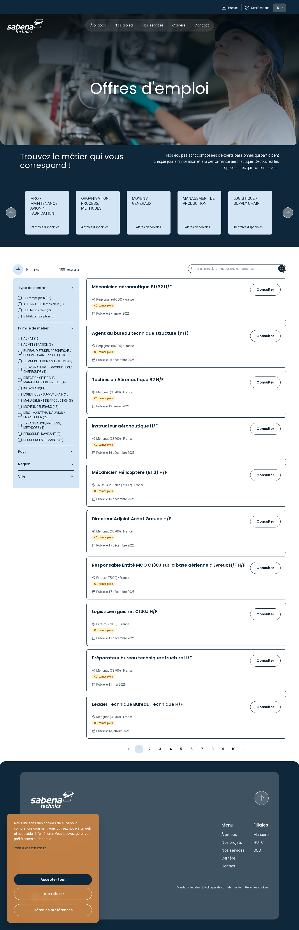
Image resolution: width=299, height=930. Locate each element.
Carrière (179, 25)
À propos (98, 25)
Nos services (153, 25)
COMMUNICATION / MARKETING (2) (47, 361)
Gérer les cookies (257, 887)
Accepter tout (53, 879)
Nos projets (124, 25)
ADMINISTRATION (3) (38, 344)
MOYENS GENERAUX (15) (40, 406)
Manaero (261, 834)
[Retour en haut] (262, 798)
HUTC (258, 842)
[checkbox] (20, 298)
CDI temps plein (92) (37, 298)
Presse (233, 8)
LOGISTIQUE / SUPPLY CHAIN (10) (46, 394)
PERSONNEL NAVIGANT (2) (41, 434)
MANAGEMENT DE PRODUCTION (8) (48, 400)
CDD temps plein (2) (37, 310)
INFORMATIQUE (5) (36, 388)
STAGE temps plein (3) (39, 316)
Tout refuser (53, 893)
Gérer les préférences (53, 909)
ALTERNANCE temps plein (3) (43, 304)
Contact (201, 25)
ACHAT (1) (30, 338)
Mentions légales (188, 887)
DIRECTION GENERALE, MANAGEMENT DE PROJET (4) (44, 380)
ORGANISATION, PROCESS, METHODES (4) (42, 425)
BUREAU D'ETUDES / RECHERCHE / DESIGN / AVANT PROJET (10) (47, 353)
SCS (257, 850)
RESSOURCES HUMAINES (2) (43, 440)
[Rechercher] (281, 268)
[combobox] (279, 8)
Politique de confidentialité (222, 887)
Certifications (260, 8)
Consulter (265, 289)
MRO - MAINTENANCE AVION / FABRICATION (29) (44, 415)
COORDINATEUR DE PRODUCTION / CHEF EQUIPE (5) (47, 369)
